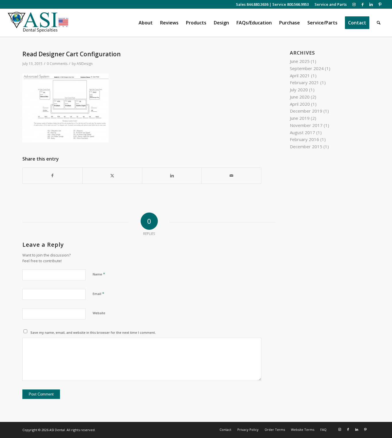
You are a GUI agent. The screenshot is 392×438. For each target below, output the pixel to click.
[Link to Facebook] (362, 4)
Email (98, 293)
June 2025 (300, 61)
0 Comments (57, 63)
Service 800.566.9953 (290, 4)
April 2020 (300, 104)
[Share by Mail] (231, 176)
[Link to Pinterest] (380, 4)
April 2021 (300, 75)
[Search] (378, 23)
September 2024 (307, 68)
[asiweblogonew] (38, 23)
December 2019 (306, 111)
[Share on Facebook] (52, 176)
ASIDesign (85, 63)
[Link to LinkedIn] (371, 4)
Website (99, 313)
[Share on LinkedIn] (172, 176)
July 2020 (299, 89)
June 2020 (300, 97)
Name (99, 274)
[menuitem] (329, 4)
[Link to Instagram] (354, 4)
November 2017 (306, 125)
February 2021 (304, 82)
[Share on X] (112, 176)
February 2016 (304, 139)
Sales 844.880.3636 (252, 4)
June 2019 (300, 118)
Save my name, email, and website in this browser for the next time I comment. (93, 332)
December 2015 (306, 146)
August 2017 (302, 132)
